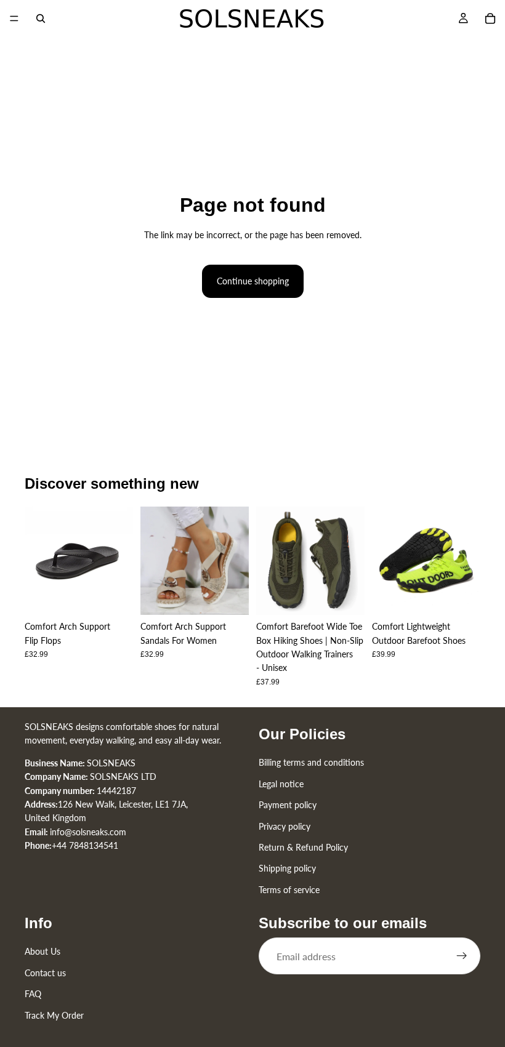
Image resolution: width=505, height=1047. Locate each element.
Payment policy (288, 805)
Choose (124, 595)
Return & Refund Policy (303, 847)
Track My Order (54, 1014)
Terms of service (289, 889)
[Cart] (490, 18)
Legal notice (281, 783)
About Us (42, 951)
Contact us (45, 973)
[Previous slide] (38, 560)
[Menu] (14, 18)
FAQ (33, 994)
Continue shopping (253, 281)
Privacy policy (284, 825)
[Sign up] (462, 956)
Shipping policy (287, 868)
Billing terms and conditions (311, 762)
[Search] (40, 18)
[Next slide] (119, 560)
